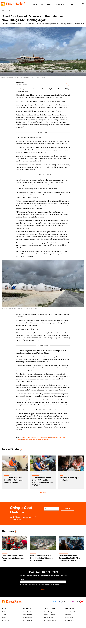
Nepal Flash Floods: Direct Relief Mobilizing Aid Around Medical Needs (41, 558)
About (49, 4)
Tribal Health (8, 474)
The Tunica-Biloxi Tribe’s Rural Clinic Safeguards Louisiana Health (13, 480)
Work (35, 4)
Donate (67, 508)
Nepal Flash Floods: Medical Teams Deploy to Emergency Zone (13, 558)
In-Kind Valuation (27, 617)
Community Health (45, 437)
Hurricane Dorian (30, 439)
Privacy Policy (69, 617)
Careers (4, 614)
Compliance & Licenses (50, 620)
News (42, 4)
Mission (4, 617)
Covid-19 (8, 10)
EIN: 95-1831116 (48, 617)
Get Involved (60, 4)
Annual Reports (27, 612)
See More (43, 492)
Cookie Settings (69, 620)
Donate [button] (73, 4)
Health (23, 439)
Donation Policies (27, 614)
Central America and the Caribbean (31, 437)
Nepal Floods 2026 (6, 551)
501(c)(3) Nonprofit (49, 614)
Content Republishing (71, 612)
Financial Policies (27, 620)
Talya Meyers (20, 82)
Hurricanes (38, 439)
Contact (4, 612)
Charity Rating (48, 612)
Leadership (68, 614)
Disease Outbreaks (56, 437)
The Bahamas (45, 439)
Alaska (62, 474)
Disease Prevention (37, 474)
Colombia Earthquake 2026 (66, 551)
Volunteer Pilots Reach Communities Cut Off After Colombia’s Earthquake (69, 558)
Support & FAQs (6, 620)
